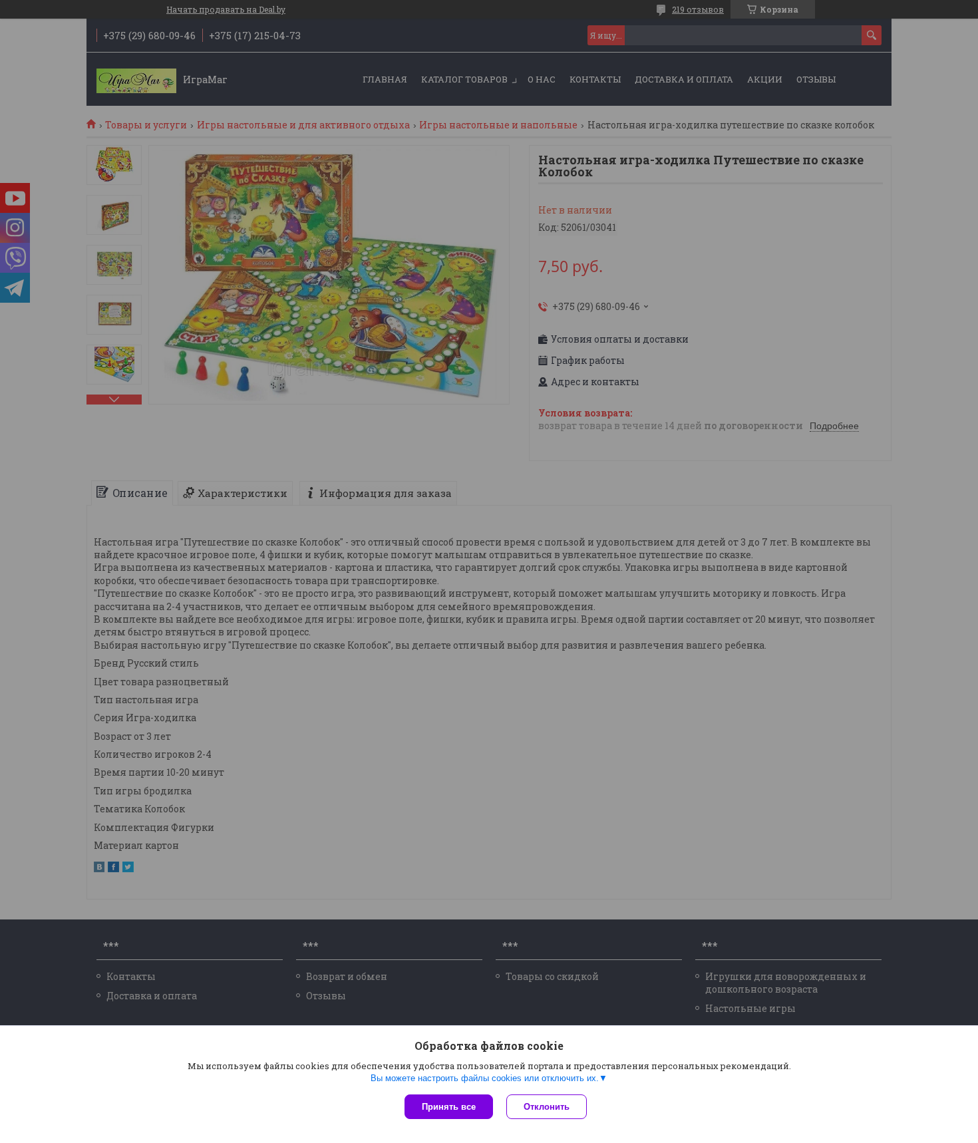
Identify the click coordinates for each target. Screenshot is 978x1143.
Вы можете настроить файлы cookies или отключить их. (485, 1078)
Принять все (449, 1107)
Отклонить (547, 1107)
